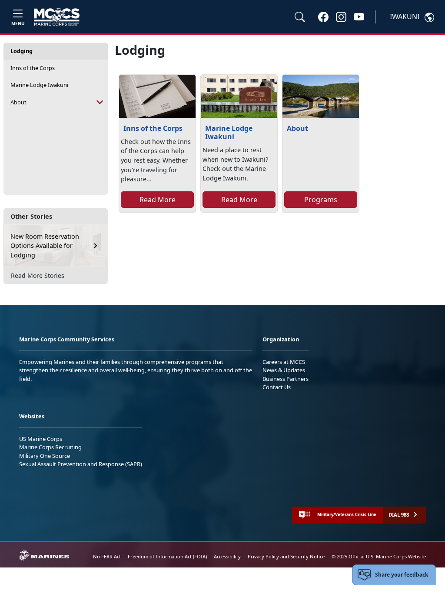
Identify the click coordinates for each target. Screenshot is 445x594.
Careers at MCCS (283, 362)
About (18, 102)
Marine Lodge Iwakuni (39, 85)
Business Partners (285, 379)
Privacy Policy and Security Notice (286, 556)
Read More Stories (37, 275)
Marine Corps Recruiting (50, 447)
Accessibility (227, 556)
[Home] (57, 17)
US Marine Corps (40, 439)
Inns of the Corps (32, 68)
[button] (323, 16)
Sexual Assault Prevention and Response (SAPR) (80, 464)
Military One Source (44, 456)
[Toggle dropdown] (100, 102)
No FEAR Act (107, 556)
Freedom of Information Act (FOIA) (167, 556)
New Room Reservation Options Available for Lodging (44, 245)
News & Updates (283, 370)
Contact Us (276, 387)
